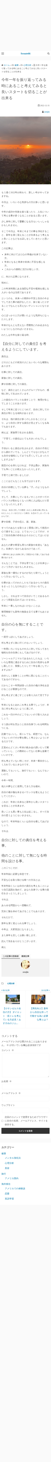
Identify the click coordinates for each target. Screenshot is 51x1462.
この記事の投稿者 (11, 956)
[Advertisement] (25, 25)
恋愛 (7, 1193)
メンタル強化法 (13, 1158)
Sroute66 (25, 53)
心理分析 (11, 983)
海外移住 (5, 1184)
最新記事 (25, 956)
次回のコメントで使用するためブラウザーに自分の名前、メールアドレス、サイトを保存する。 (26, 1121)
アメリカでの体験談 (15, 1188)
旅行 (3, 1174)
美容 (7, 1168)
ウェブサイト (8, 1105)
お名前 (6, 1081)
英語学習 (9, 1198)
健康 (3, 1153)
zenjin (47, 112)
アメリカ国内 (11, 1178)
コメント (7, 1050)
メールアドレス (11, 1093)
